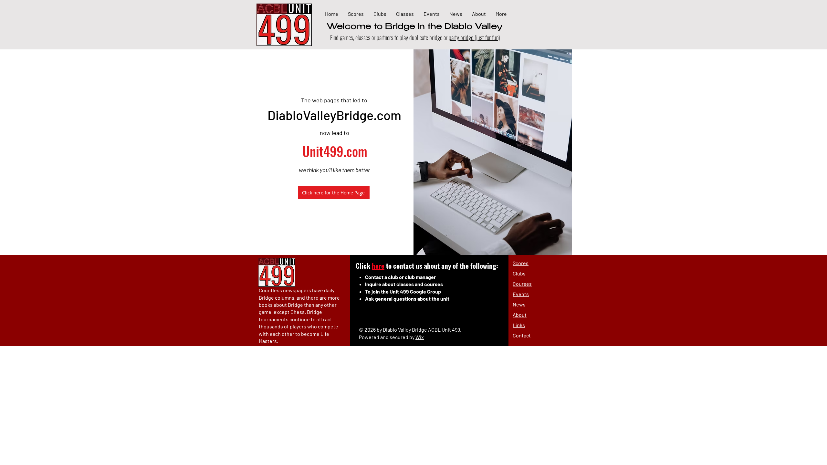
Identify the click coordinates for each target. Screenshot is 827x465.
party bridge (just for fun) (474, 37)
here (378, 266)
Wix (419, 337)
